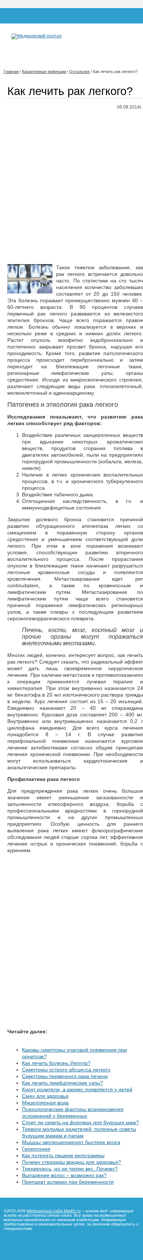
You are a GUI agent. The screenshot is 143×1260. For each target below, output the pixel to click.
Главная (11, 71)
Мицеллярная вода (45, 1103)
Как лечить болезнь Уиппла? (56, 1063)
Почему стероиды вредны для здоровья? (71, 1162)
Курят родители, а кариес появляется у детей (77, 1089)
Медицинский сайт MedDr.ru (54, 1211)
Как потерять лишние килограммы (63, 1155)
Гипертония (36, 1149)
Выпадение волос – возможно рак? (64, 1175)
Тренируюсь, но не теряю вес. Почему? (70, 1169)
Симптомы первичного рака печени (65, 1076)
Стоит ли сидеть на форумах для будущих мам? (80, 1122)
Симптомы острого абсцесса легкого (66, 1070)
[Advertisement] (71, 187)
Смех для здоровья (45, 1096)
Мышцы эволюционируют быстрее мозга (71, 1142)
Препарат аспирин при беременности (68, 1182)
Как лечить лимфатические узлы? (62, 1083)
